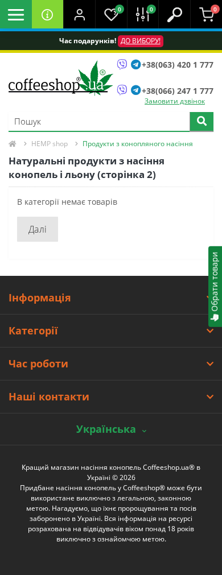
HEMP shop (49, 143)
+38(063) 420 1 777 (177, 64)
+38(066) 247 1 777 (177, 90)
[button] (79, 14)
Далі (37, 229)
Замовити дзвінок (175, 101)
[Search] (201, 122)
